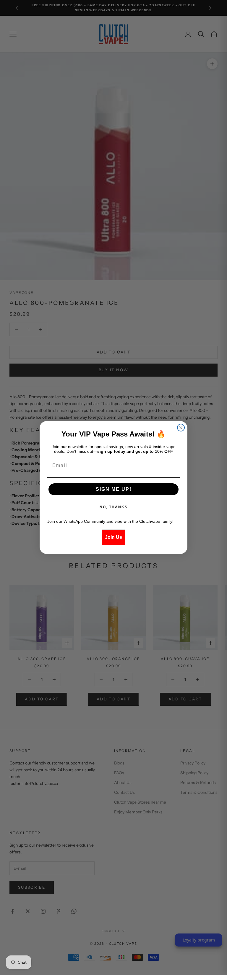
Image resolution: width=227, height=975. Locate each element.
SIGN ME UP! (114, 489)
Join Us (113, 537)
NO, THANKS (114, 507)
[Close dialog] (180, 427)
